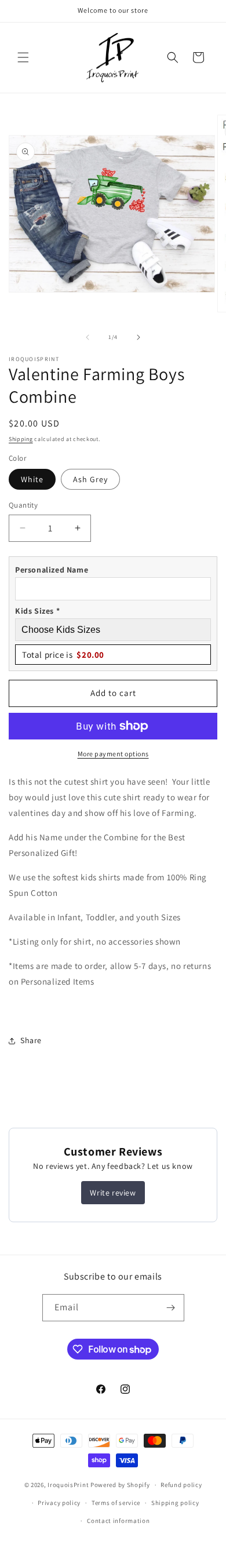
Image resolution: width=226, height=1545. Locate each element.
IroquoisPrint (68, 1485)
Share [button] (31, 1040)
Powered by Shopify (120, 1485)
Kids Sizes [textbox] (37, 611)
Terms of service (116, 1503)
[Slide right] (138, 337)
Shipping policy (175, 1503)
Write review (113, 1192)
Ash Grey (90, 479)
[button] (23, 57)
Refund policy (181, 1485)
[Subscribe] (171, 1307)
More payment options (113, 753)
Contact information (118, 1521)
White (32, 479)
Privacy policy (59, 1503)
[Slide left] (87, 337)
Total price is (63, 654)
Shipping (21, 439)
